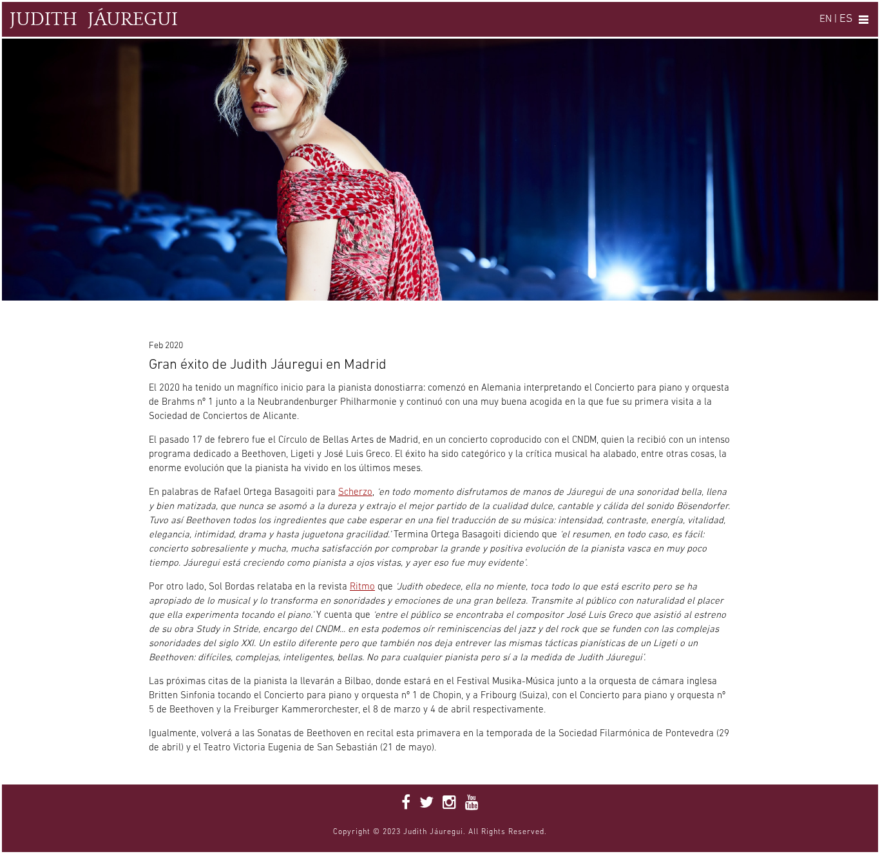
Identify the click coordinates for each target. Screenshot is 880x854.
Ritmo (362, 587)
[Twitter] (426, 804)
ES (845, 19)
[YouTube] (472, 804)
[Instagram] (449, 804)
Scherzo (355, 492)
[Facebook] (406, 804)
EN (825, 19)
